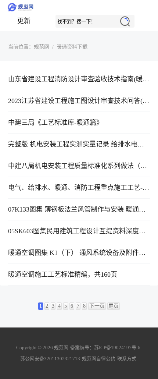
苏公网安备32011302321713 (50, 358)
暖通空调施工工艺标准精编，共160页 (62, 274)
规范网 (79, 7)
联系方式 (126, 358)
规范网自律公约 (98, 358)
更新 (23, 21)
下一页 (97, 306)
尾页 (113, 306)
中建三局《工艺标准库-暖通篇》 (55, 122)
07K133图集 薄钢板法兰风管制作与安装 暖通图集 (80, 209)
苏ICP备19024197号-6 (117, 347)
